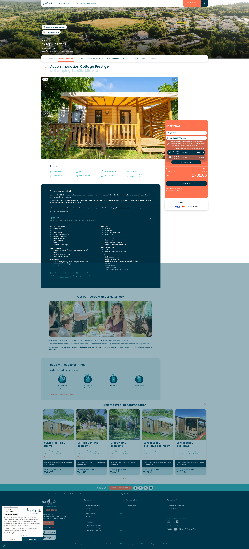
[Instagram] (145, 488)
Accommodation (66, 58)
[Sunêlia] (48, 3)
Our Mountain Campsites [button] (93, 530)
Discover (47, 457)
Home (44, 494)
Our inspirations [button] (77, 3)
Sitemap (144, 544)
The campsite (50, 58)
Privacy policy (124, 544)
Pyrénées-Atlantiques (77, 494)
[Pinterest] (140, 488)
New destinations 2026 (93, 506)
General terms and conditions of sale (106, 544)
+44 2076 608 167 (192, 4)
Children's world (113, 58)
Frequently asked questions (84, 544)
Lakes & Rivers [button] (90, 513)
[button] (4, 545)
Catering (126, 58)
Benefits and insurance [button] (176, 506)
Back (45, 67)
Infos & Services (140, 58)
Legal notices (135, 544)
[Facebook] (135, 488)
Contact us (48, 523)
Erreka (95, 494)
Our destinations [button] (62, 3)
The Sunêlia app (168, 544)
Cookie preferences (155, 544)
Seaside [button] (88, 508)
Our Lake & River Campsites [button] (94, 528)
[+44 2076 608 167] (185, 3)
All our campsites (91, 503)
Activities (80, 58)
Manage (12, 539)
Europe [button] (88, 516)
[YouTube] (151, 488)
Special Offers (132, 506)
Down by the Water (95, 58)
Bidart (88, 494)
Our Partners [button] (173, 508)
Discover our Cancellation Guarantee (62, 395)
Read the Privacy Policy (10, 533)
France (50, 494)
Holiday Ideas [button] (132, 503)
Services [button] (172, 503)
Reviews (153, 58)
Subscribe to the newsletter (120, 488)
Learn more (169, 193)
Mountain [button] (89, 511)
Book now (186, 183)
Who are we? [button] (91, 3)
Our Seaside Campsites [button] (93, 525)
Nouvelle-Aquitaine (61, 494)
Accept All (32, 539)
